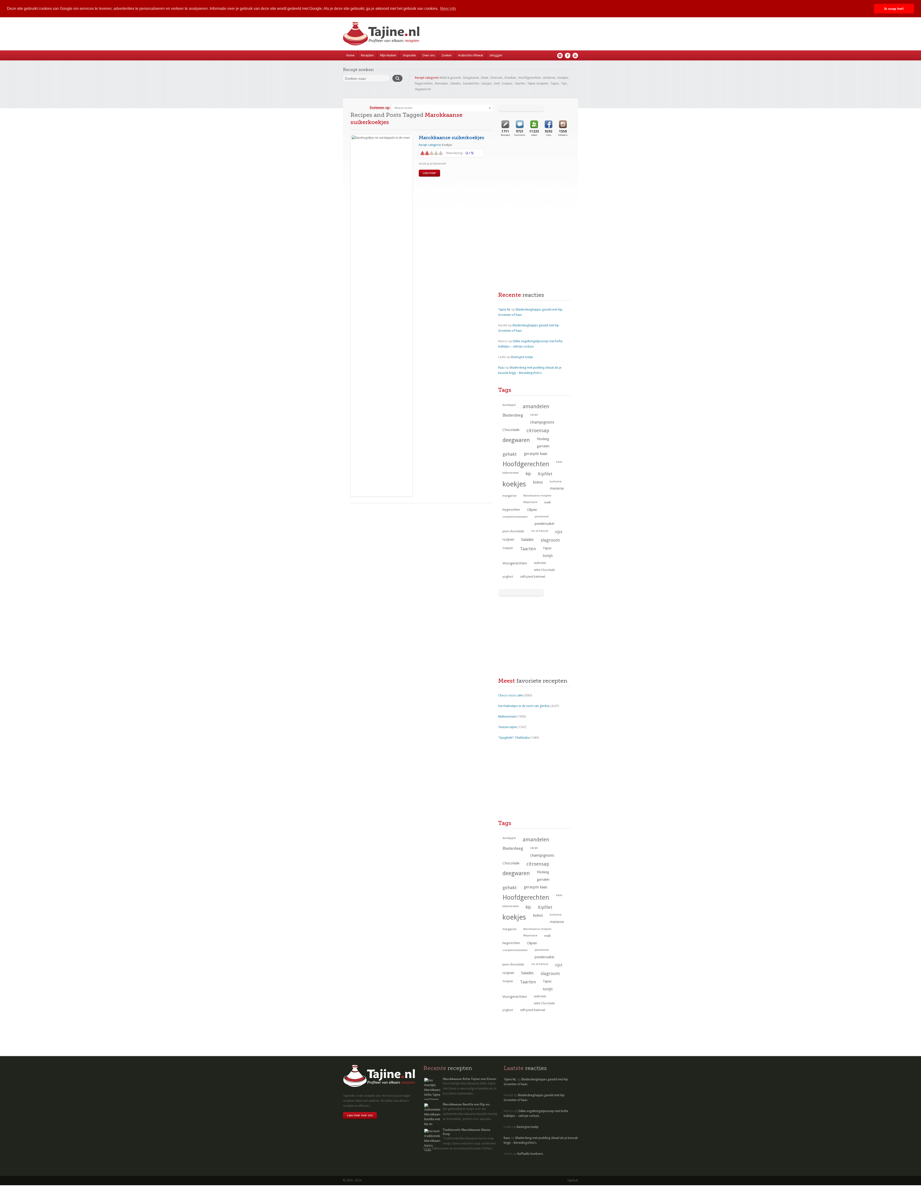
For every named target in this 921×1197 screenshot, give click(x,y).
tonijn (548, 555)
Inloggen (496, 55)
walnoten (540, 563)
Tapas (554, 83)
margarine (509, 495)
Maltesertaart (507, 716)
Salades (455, 83)
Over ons (428, 55)
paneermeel (542, 516)
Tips (564, 83)
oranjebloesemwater (515, 516)
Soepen (507, 83)
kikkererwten (510, 472)
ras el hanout (539, 531)
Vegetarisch (423, 89)
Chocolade (511, 430)
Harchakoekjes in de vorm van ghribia (523, 706)
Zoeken (446, 55)
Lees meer (429, 173)
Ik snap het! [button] (894, 9)
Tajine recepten (537, 83)
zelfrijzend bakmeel (532, 576)
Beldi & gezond (450, 77)
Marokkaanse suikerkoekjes (451, 137)
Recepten (367, 55)
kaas (559, 461)
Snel (497, 83)
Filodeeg (543, 439)
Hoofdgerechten (529, 77)
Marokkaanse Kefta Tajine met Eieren (469, 1079)
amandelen (536, 406)
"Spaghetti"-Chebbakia (514, 737)
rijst (558, 531)
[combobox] (442, 108)
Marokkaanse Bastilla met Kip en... (467, 1104)
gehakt (509, 454)
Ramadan (441, 83)
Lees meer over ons (360, 1115)
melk (547, 502)
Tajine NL (504, 309)
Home (350, 55)
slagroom (550, 540)
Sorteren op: (380, 108)
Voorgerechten (514, 563)
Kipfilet (545, 473)
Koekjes (563, 77)
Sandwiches (471, 83)
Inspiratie (409, 55)
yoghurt (507, 576)
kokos (538, 482)
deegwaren (516, 440)
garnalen (543, 446)
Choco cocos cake (510, 695)
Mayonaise (530, 502)
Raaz (501, 367)
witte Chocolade (544, 570)
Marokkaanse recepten (537, 495)
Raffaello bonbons (530, 1153)
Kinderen (549, 77)
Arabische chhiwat (470, 55)
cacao (534, 414)
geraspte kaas (535, 453)
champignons (542, 422)
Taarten (519, 83)
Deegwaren (471, 77)
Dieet (484, 77)
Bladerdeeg (512, 415)
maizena (557, 488)
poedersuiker (545, 523)
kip (528, 473)
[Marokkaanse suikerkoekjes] (382, 315)
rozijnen (508, 539)
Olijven (532, 510)
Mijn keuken (388, 55)
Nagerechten (424, 83)
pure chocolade (513, 531)
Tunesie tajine (507, 727)
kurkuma (555, 481)
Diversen (496, 77)
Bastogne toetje (522, 357)
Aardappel (509, 405)
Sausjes (486, 83)
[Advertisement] (534, 181)
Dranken (510, 77)
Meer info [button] (448, 8)
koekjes (514, 484)
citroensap (537, 430)
